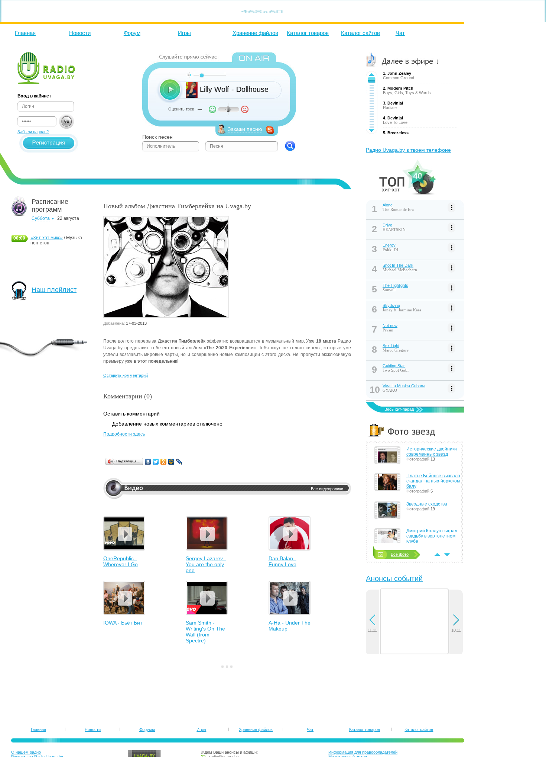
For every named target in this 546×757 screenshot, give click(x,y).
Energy (389, 245)
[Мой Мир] (171, 461)
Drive (387, 225)
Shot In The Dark (398, 265)
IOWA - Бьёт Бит (122, 623)
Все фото (400, 554)
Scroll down (371, 130)
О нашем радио (26, 752)
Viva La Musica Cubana (404, 386)
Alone (388, 205)
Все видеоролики (327, 489)
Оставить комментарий (125, 375)
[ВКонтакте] (148, 461)
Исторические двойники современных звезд (431, 451)
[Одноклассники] (164, 461)
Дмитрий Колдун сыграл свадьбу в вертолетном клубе (431, 536)
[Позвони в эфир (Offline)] (270, 132)
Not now (390, 325)
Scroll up (371, 74)
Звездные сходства (426, 504)
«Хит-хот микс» (46, 237)
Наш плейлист (54, 290)
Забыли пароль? (33, 131)
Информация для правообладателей (362, 752)
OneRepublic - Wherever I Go (120, 561)
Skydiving (391, 305)
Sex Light (391, 345)
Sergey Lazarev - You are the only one (206, 564)
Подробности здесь (124, 434)
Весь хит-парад (399, 409)
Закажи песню (245, 129)
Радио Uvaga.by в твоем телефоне (408, 150)
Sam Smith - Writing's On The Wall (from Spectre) (205, 632)
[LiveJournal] (179, 461)
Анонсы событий (394, 578)
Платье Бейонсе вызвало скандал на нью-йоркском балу (433, 481)
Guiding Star (394, 365)
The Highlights (395, 285)
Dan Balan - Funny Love (282, 561)
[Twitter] (156, 461)
